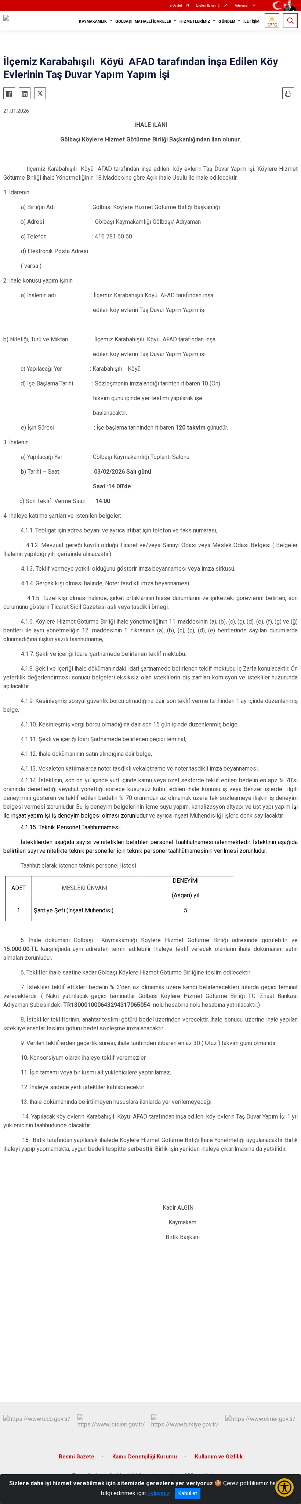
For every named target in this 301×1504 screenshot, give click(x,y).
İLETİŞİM (251, 21)
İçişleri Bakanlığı (208, 5)
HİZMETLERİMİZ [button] (194, 21)
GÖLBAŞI (123, 21)
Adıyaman (242, 5)
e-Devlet (176, 5)
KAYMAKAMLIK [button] (93, 21)
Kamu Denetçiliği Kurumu (144, 1457)
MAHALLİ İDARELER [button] (153, 21)
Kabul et (187, 1493)
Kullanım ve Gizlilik (219, 1457)
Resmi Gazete (76, 1457)
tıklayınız (158, 1493)
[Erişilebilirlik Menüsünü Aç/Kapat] (284, 1487)
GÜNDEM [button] (226, 21)
